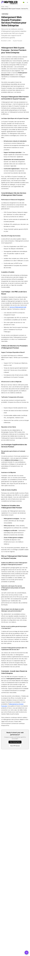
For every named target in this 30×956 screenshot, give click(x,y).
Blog (7, 6)
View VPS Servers (15, 745)
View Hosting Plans (15, 742)
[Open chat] (26, 952)
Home (2, 6)
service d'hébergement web (18, 307)
